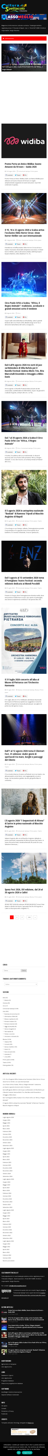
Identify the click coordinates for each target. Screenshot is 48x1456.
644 (29, 917)
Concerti (6, 1044)
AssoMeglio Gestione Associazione (11, 1392)
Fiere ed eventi (8, 1052)
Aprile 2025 (6, 1156)
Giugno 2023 (6, 1213)
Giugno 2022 (6, 1244)
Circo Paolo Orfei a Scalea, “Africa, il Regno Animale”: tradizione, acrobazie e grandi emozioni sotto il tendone (24, 305)
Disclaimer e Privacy (7, 1411)
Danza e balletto (9, 1047)
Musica (31, 381)
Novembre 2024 (7, 1171)
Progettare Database (7, 1381)
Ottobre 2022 (7, 1235)
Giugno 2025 (6, 1151)
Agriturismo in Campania (8, 1364)
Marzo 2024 (6, 1190)
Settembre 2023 (7, 1207)
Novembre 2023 (7, 1202)
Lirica (5, 1057)
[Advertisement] (24, 99)
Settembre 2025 (7, 1145)
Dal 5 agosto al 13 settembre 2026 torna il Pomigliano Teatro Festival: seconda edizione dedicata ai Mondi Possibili (24, 580)
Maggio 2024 (6, 1185)
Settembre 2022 (7, 1238)
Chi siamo (4, 1406)
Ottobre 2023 (7, 1204)
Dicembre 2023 (7, 1199)
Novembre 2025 (7, 1140)
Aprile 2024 (6, 1187)
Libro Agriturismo (6, 1367)
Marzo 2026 (6, 1128)
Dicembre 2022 (7, 1230)
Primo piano (34, 171)
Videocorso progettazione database (12, 1383)
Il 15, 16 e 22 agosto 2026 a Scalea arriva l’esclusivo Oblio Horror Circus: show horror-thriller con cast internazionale (24, 232)
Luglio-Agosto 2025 (8, 1148)
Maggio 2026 (6, 1123)
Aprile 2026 (6, 1126)
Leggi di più (27, 1453)
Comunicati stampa (24, 171)
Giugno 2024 (6, 1182)
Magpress (31, 1423)
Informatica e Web (9, 1016)
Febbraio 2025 (7, 1162)
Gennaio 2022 (7, 1258)
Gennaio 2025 (7, 1165)
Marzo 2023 (6, 1221)
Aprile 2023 (6, 1218)
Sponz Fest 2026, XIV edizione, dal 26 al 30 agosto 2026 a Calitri (24, 891)
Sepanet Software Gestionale (10, 1395)
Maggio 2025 (6, 1154)
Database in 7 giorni (7, 1375)
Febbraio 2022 (7, 1255)
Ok (19, 1453)
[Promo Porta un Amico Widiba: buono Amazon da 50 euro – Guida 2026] (24, 157)
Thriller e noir (8, 1034)
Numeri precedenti (8, 1261)
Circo (19, 240)
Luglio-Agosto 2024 (8, 1179)
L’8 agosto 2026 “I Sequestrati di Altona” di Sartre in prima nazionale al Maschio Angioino (24, 823)
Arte (4, 997)
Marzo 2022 (6, 1252)
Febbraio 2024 (7, 1193)
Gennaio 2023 (7, 1227)
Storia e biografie (9, 1029)
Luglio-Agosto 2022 (8, 1241)
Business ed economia (10, 1014)
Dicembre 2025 (7, 1137)
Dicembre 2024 (7, 1168)
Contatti (3, 1408)
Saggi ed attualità (9, 1026)
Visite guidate (7, 1065)
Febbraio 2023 (7, 1224)
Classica (20, 690)
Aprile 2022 (6, 1249)
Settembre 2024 (7, 1176)
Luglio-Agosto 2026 (8, 1117)
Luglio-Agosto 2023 (8, 1210)
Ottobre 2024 (7, 1173)
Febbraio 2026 (7, 1131)
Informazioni (9, 38)
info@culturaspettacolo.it (17, 1286)
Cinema (5, 1003)
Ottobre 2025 (7, 1142)
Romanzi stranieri (9, 1024)
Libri (4, 1011)
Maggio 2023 (6, 1216)
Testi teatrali (7, 1031)
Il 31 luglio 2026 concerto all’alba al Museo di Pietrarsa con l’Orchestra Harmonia (22, 682)
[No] (45, 1449)
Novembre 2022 (7, 1232)
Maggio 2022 (6, 1246)
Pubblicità (4, 1414)
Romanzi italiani (9, 1021)
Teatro (40, 521)
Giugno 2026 (6, 1120)
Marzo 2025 (6, 1159)
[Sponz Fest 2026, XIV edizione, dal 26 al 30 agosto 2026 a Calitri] (24, 883)
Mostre (6, 1000)
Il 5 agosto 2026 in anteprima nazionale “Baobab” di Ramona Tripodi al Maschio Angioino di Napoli (24, 513)
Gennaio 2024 (7, 1196)
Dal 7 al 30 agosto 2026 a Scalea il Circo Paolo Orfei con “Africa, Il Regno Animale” (24, 440)
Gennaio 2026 (7, 1134)
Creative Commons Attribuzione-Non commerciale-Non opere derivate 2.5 (23, 1295)
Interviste (7, 1054)
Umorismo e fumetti (10, 1036)
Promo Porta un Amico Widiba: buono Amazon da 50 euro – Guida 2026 (23, 165)
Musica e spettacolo (10, 1019)
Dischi (6, 1049)
